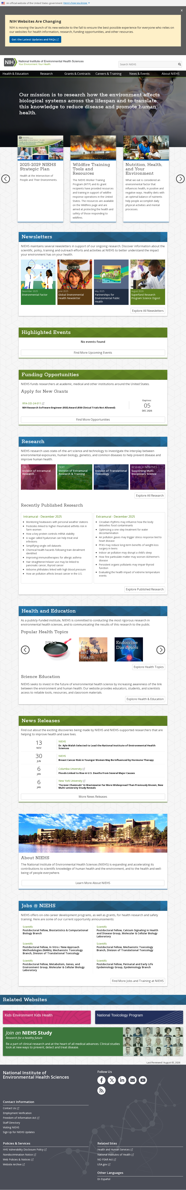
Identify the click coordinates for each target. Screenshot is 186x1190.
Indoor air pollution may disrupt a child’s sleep (125, 552)
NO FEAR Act (105, 1159)
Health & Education (16, 74)
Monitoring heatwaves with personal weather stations (57, 522)
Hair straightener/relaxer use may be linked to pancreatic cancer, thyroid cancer (52, 563)
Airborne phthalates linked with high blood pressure (56, 569)
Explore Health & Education (145, 699)
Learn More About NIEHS (93, 883)
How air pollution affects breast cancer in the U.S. (54, 573)
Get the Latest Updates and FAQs (34, 39)
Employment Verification (17, 1113)
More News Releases (93, 797)
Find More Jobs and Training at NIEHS (138, 981)
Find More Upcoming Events (93, 353)
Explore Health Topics (149, 667)
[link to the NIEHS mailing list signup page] (132, 1080)
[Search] (179, 64)
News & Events (139, 74)
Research (46, 74)
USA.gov (102, 1164)
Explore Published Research (145, 589)
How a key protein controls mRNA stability (50, 533)
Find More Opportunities (93, 420)
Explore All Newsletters (148, 311)
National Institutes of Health (114, 1154)
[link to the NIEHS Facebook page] (101, 1080)
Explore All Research (150, 496)
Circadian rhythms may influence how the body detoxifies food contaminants (126, 523)
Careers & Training (109, 74)
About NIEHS (170, 74)
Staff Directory (11, 1122)
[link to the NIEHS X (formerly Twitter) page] (112, 1080)
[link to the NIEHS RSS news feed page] (101, 1090)
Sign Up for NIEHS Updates (19, 1132)
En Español (103, 1179)
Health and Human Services (113, 1149)
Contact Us (9, 1108)
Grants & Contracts (77, 74)
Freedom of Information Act (19, 1117)
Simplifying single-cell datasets (43, 545)
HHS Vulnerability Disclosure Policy (23, 1149)
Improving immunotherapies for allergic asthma (53, 557)
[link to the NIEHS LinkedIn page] (122, 1080)
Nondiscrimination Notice (18, 1154)
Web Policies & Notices (16, 1159)
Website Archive (12, 1164)
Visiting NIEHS (11, 1127)
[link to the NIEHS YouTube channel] (143, 1080)
